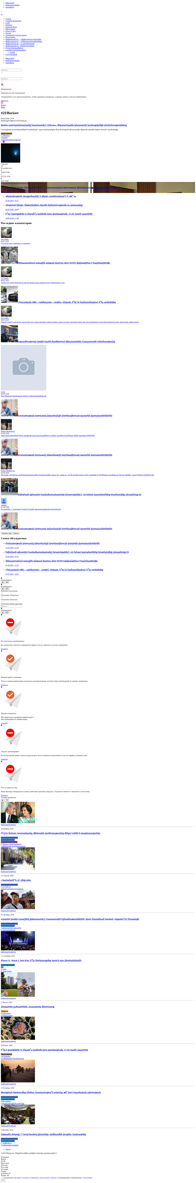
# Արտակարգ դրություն (12, 889)
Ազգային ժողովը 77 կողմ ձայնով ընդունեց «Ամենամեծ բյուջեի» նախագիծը (43, 1134)
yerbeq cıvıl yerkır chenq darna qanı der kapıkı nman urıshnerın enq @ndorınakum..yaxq (33, 283)
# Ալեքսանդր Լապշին (11, 928)
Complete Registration (13, 21)
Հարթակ (9, 7)
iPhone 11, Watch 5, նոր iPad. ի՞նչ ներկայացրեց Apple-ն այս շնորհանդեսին (41, 960)
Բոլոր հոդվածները (14, 48)
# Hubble (4, 138)
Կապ (12, 52)
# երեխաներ (7, 1015)
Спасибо (4, 723)
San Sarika (5, 239)
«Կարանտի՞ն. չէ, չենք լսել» (16, 880)
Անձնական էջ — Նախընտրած (19, 44)
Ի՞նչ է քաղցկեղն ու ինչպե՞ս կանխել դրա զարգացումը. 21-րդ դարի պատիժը (44, 1050)
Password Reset (11, 27)
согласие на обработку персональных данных (39, 1178)
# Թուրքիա (6, 1101)
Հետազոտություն (9, 838)
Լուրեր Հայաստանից (15, 50)
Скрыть (16, 533)
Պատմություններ (9, 842)
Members (8, 25)
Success (8, 33)
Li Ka (3, 392)
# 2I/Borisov (5, 136)
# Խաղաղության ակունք (12, 1103)
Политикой (87, 1178)
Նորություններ (8, 840)
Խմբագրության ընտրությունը (15, 183)
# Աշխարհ (5, 1013)
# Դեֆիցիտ (6, 1143)
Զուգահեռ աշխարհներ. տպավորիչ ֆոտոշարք (27, 1006)
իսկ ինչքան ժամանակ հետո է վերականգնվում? (24, 396)
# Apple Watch (6, 971)
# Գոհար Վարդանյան (11, 844)
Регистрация (10, 37)
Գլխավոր (9, 3)
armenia (4, 505)
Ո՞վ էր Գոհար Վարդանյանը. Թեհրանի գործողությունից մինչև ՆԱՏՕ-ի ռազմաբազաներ (50, 833)
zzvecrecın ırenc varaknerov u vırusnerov (15, 243)
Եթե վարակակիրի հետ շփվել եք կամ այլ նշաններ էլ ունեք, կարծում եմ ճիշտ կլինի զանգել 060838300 (48, 436)
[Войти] (2, 103)
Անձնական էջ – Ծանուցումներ (19, 46)
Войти (3, 105)
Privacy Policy (10, 31)
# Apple (4, 969)
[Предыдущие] (2, 800)
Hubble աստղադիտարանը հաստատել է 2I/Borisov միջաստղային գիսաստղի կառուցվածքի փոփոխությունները (64, 125)
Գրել (3, 107)
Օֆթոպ (4, 1011)
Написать (4, 101)
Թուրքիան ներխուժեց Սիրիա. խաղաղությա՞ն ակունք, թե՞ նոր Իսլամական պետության (51, 1092)
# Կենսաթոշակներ (10, 1145)
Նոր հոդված (11, 54)
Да (3, 582)
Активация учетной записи (16, 35)
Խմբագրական (12, 5)
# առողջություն (8, 930)
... (1, 11)
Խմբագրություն (8, 825)
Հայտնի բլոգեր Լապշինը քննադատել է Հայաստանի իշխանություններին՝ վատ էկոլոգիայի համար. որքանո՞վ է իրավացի (70, 919)
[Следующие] (7, 800)
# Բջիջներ (5, 1056)
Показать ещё (6, 533)
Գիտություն (6, 133)
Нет (7, 582)
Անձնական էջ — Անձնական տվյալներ (23, 39)
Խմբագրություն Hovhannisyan (14, 121)
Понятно (4, 649)
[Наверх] (3, 1180)
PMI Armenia (10, 29)
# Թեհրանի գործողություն (13, 846)
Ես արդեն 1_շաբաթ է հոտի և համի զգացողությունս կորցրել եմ (31, 509)
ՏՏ (2, 967)
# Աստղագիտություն (11, 140)
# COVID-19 (6, 887)
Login (7, 23)
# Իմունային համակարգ (12, 1059)
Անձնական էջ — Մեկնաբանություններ (23, 41)
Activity (8, 19)
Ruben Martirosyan (8, 431)
